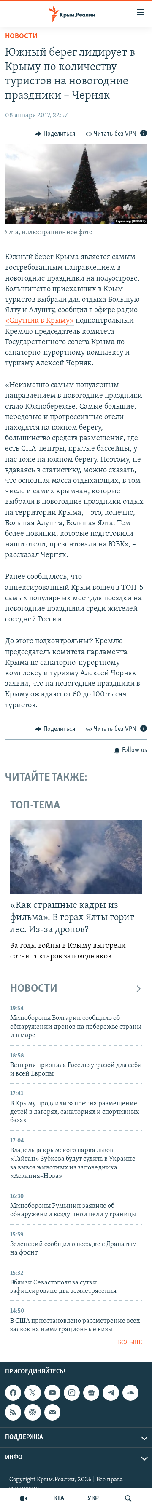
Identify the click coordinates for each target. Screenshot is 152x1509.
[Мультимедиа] (23, 1498)
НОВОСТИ (33, 989)
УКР (93, 1498)
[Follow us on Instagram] (72, 1393)
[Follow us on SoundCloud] (130, 1393)
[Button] (55, 133)
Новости (21, 36)
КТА (58, 1498)
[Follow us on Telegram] (111, 1393)
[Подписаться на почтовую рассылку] (52, 1412)
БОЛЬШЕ (130, 1343)
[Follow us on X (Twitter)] (32, 1393)
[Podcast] (32, 1412)
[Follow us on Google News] (91, 1393)
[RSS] (13, 1412)
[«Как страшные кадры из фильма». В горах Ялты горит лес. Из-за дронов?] (76, 857)
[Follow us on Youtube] (52, 1393)
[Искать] (128, 1498)
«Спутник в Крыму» (39, 321)
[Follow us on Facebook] (13, 1393)
